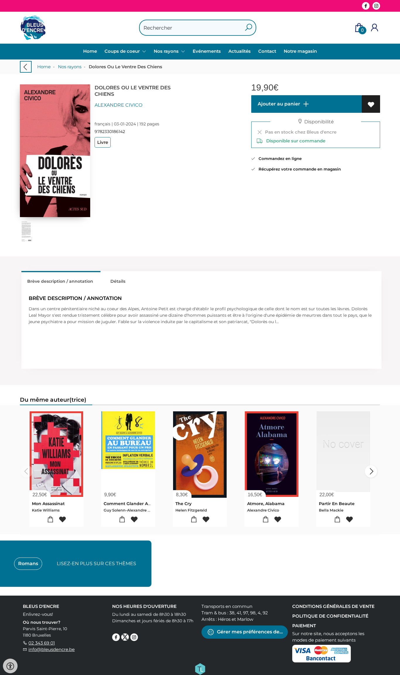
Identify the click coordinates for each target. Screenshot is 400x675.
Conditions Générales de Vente (333, 606)
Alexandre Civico (118, 105)
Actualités (239, 51)
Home (90, 51)
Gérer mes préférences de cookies (252, 632)
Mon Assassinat (48, 503)
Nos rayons (69, 66)
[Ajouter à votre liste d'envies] (371, 104)
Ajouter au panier (278, 104)
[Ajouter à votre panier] (50, 519)
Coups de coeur (123, 51)
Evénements (207, 51)
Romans (28, 563)
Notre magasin (300, 51)
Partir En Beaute (337, 503)
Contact (267, 51)
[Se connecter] (374, 27)
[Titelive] (200, 668)
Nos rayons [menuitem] (167, 51)
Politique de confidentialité (330, 616)
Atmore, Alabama (266, 503)
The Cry (183, 503)
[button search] (248, 28)
